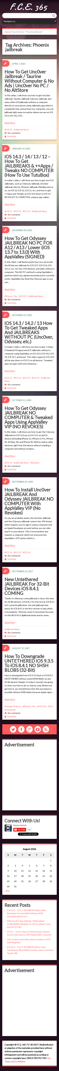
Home (7, 31)
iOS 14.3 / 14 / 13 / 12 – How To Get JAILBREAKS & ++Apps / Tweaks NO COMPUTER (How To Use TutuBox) (29, 166)
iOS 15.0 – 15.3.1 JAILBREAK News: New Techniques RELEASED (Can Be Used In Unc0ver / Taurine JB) (30, 950)
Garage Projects (13, 706)
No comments (13, 133)
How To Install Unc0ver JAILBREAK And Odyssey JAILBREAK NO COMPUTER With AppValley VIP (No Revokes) (29, 501)
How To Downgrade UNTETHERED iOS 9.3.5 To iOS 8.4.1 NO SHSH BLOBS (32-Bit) (29, 663)
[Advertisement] (29, 778)
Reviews (36, 462)
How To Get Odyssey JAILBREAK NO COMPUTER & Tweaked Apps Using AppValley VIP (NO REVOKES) (29, 417)
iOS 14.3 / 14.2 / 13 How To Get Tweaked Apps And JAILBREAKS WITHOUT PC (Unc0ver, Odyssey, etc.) (29, 332)
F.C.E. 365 (28, 6)
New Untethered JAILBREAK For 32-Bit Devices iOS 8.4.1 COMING (27, 586)
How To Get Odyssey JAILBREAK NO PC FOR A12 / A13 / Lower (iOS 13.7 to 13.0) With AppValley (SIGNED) (28, 247)
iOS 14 (9, 129)
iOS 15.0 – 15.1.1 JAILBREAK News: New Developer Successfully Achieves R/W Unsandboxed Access (26, 913)
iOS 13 (18, 211)
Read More (10, 123)
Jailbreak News (22, 129)
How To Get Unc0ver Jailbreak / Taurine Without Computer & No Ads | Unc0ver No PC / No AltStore (29, 81)
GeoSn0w (11, 136)
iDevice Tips (11, 296)
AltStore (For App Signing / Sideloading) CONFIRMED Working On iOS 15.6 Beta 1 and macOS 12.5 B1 (29, 924)
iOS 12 (9, 211)
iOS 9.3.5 (42, 706)
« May (7, 890)
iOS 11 (9, 377)
